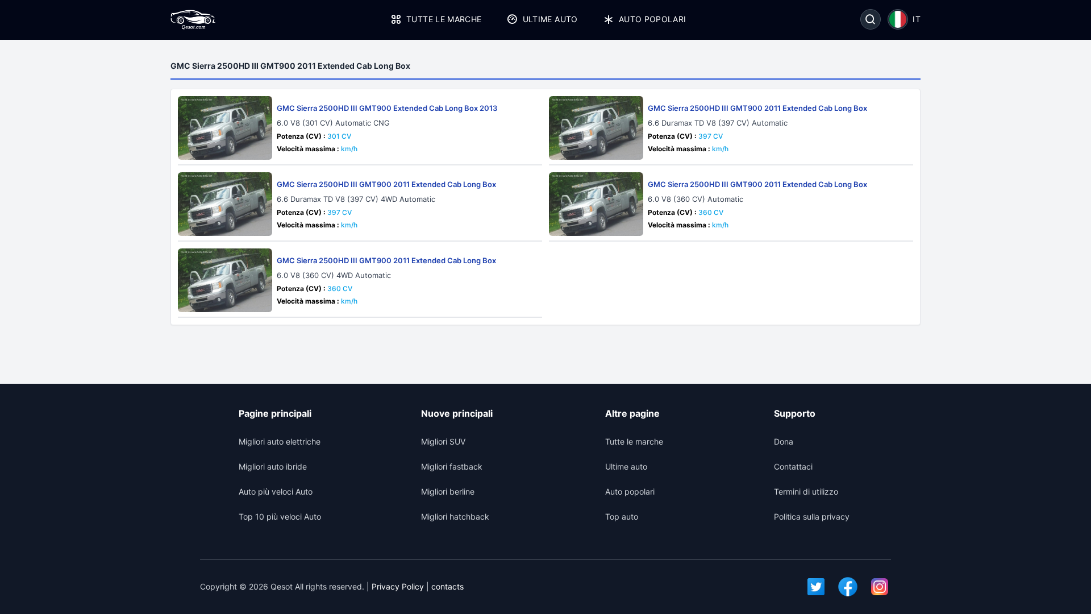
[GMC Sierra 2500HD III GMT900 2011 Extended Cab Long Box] (596, 128)
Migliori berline (447, 491)
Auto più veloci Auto (276, 491)
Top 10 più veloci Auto (280, 516)
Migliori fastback (451, 466)
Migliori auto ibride (273, 466)
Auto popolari (652, 19)
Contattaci (793, 466)
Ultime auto (550, 19)
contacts (447, 586)
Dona (783, 441)
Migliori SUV (443, 441)
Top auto (621, 516)
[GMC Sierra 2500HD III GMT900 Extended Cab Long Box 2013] (225, 128)
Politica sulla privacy (812, 516)
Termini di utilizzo (806, 491)
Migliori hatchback (455, 516)
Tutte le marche (443, 19)
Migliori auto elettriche (279, 441)
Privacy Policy (398, 586)
